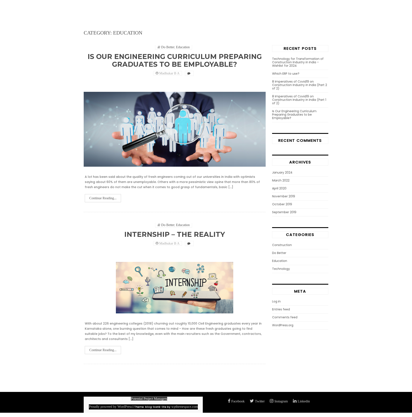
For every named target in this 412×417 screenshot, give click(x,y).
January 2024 (282, 172)
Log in (276, 301)
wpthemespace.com (184, 406)
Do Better (167, 47)
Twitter (260, 401)
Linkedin (304, 401)
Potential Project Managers (149, 398)
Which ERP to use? (285, 73)
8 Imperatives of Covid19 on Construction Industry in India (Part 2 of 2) (299, 85)
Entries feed (281, 309)
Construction (282, 245)
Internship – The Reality (174, 234)
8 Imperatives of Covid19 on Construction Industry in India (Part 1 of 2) (299, 99)
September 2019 (284, 212)
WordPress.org (282, 325)
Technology (281, 269)
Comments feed (284, 317)
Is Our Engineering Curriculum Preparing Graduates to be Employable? (175, 60)
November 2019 (283, 196)
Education (183, 47)
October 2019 (282, 204)
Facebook (238, 401)
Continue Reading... (103, 198)
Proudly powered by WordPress (110, 406)
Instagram (281, 401)
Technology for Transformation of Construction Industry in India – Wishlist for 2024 (298, 62)
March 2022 (280, 180)
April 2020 (279, 188)
